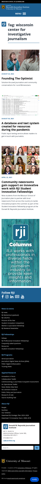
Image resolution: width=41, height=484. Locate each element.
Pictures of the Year (8, 320)
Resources (5, 346)
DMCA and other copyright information (20, 471)
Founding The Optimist (17, 78)
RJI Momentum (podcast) (10, 315)
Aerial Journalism (8, 359)
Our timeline (6, 413)
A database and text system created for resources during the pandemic (20, 126)
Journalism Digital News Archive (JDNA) (15, 361)
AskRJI (34, 479)
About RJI (5, 404)
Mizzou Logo (3, 7)
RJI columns (6, 318)
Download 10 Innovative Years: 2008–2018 (16, 418)
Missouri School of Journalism (13, 2)
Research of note (7, 395)
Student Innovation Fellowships (13, 349)
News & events (8, 309)
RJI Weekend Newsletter (10, 328)
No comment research (9, 390)
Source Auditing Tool (9, 398)
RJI (17, 6)
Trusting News (7, 366)
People (4, 407)
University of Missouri (14, 9)
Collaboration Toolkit (9, 379)
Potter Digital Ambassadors (11, 364)
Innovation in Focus (8, 376)
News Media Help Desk (10, 387)
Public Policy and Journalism (11, 392)
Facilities (5, 410)
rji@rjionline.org (9, 441)
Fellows (4, 338)
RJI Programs (7, 355)
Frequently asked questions (11, 343)
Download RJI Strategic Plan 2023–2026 (15, 415)
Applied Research (9, 373)
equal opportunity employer (16, 478)
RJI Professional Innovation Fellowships (15, 341)
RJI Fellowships (8, 334)
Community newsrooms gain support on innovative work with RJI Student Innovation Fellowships (20, 186)
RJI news (4, 312)
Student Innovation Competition (13, 323)
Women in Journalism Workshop (13, 326)
